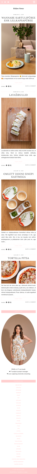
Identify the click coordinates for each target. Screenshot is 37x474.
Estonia (18, 400)
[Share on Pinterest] (9, 86)
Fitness (18, 405)
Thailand (18, 451)
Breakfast (18, 385)
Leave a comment (30, 86)
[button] (35, 2)
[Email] (8, 2)
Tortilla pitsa (18, 258)
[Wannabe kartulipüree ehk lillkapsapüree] (18, 74)
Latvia (18, 431)
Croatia (18, 387)
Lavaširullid (18, 94)
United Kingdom (18, 461)
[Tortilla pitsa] (18, 283)
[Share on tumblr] (10, 86)
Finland (18, 403)
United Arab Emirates (18, 459)
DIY (18, 397)
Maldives (18, 436)
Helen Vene (20, 469)
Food (18, 408)
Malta (18, 438)
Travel (18, 454)
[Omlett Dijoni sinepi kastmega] (18, 230)
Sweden (18, 448)
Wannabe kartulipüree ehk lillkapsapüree (19, 19)
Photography (18, 443)
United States (18, 464)
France (18, 410)
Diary (18, 395)
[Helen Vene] (18, 6)
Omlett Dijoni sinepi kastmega (18, 175)
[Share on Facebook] (6, 86)
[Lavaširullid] (18, 148)
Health (18, 418)
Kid (19, 428)
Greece (18, 415)
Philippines (18, 441)
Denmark (18, 390)
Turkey (18, 456)
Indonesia (18, 423)
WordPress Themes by (18, 472)
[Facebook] (5, 2)
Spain (18, 446)
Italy (18, 425)
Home (18, 420)
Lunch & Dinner (18, 433)
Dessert (18, 392)
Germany (18, 413)
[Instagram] (2, 2)
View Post (18, 82)
